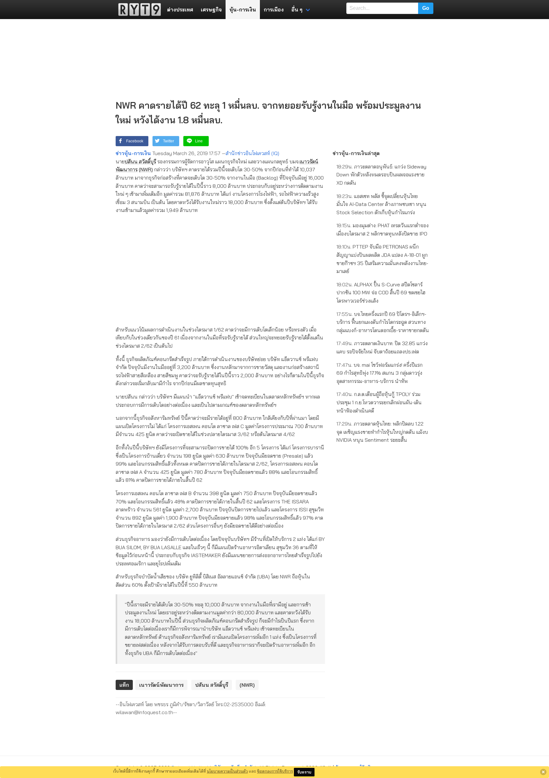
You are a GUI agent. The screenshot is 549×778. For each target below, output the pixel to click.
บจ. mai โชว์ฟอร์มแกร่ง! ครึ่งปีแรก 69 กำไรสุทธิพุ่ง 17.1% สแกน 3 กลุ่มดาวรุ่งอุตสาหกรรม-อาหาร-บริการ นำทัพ (379, 373)
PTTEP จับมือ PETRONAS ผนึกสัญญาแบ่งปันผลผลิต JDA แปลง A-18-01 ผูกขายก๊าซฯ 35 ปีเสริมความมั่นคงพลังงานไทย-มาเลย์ (382, 258)
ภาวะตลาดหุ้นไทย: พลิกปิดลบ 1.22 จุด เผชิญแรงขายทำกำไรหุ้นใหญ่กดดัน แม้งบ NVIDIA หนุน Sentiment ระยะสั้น (382, 431)
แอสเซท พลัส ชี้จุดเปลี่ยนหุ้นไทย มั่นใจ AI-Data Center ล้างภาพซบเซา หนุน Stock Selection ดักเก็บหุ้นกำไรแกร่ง (381, 204)
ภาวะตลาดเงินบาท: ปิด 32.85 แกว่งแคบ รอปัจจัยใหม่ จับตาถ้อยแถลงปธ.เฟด (382, 347)
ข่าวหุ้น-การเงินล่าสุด (356, 153)
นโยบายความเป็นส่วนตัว (227, 771)
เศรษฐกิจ (211, 9)
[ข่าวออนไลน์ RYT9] (137, 9)
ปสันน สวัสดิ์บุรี (140, 161)
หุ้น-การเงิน (242, 9)
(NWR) (146, 169)
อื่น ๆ (296, 9)
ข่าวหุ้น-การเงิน (133, 153)
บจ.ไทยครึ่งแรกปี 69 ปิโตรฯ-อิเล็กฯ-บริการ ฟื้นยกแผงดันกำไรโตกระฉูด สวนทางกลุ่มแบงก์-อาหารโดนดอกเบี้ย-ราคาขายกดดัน (382, 322)
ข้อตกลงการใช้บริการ (275, 771)
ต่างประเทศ (180, 9)
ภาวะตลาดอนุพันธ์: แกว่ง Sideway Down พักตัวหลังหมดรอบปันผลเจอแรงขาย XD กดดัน (381, 174)
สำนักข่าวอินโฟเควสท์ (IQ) (252, 153)
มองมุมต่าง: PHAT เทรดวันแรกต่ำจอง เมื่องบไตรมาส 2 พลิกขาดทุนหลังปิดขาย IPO (382, 229)
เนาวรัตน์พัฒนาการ (161, 685)
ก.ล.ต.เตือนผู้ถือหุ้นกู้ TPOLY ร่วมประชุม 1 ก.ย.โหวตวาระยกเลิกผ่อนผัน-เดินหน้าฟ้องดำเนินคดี (379, 402)
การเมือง (274, 9)
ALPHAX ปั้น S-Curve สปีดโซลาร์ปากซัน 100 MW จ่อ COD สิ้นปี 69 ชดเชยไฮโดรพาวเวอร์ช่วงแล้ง (380, 292)
